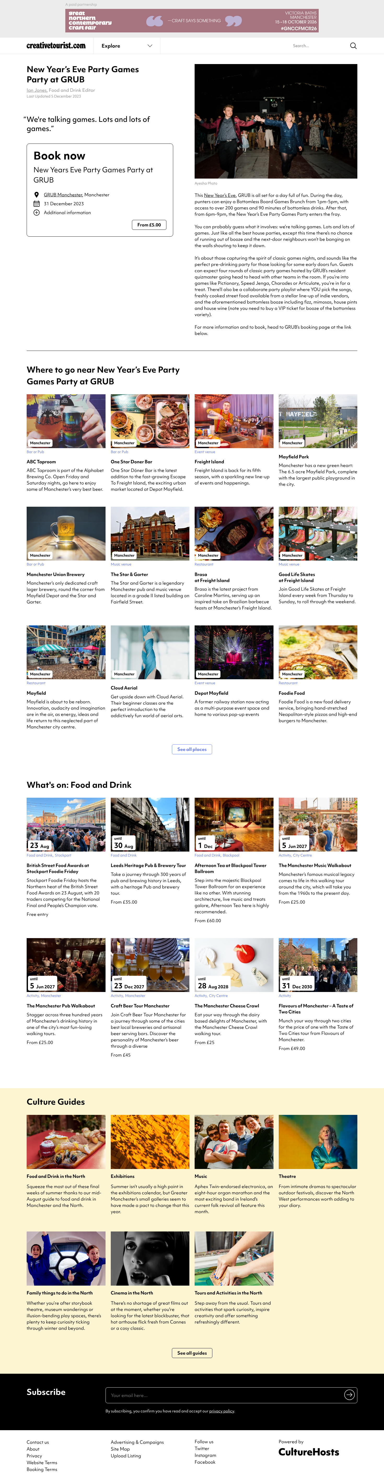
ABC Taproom (41, 462)
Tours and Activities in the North (228, 1293)
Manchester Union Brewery (56, 574)
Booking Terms (42, 1469)
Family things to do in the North (60, 1293)
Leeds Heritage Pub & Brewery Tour (148, 865)
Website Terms (42, 1462)
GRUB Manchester (63, 195)
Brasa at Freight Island (212, 577)
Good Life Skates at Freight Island (297, 577)
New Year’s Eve (220, 195)
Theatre (287, 1176)
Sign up (350, 1394)
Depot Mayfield (211, 693)
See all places (192, 749)
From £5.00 (149, 225)
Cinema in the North (132, 1293)
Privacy (34, 1455)
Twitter (202, 1448)
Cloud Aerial (124, 688)
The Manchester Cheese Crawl (227, 1006)
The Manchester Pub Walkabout (61, 1006)
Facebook (205, 1462)
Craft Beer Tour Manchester (140, 1006)
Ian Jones (36, 90)
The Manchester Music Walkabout (315, 865)
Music (201, 1176)
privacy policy (221, 1411)
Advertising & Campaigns (137, 1442)
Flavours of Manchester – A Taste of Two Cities (316, 1009)
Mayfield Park (294, 457)
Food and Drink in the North (56, 1176)
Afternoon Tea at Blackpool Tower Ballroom (230, 868)
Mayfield (36, 693)
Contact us (38, 1442)
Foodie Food (292, 693)
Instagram (205, 1455)
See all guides (192, 1353)
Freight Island (209, 462)
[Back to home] (56, 47)
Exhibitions (123, 1176)
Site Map (120, 1448)
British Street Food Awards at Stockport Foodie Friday (58, 868)
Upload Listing (126, 1455)
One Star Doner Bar (131, 462)
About (33, 1448)
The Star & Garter (129, 574)
